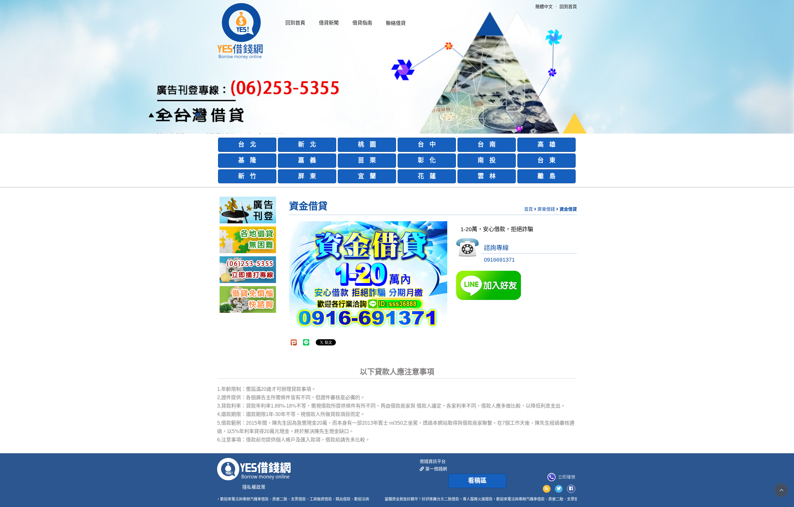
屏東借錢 (546, 209)
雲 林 (487, 176)
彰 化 (427, 160)
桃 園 (367, 144)
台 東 (546, 160)
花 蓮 (427, 176)
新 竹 (247, 176)
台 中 (427, 144)
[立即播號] (561, 477)
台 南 (487, 144)
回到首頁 (295, 22)
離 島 (546, 176)
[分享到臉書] (571, 489)
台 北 (247, 144)
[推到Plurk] (294, 342)
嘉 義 (307, 160)
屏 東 (307, 176)
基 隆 (247, 160)
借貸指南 (362, 22)
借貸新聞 (329, 22)
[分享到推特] (559, 489)
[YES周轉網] (240, 30)
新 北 (307, 144)
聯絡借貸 (396, 23)
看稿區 (477, 480)
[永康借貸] (248, 269)
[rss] (547, 489)
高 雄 (546, 144)
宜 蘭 (367, 176)
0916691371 (499, 260)
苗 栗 (367, 160)
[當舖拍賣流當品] (248, 299)
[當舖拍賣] (248, 209)
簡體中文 (544, 6)
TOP (781, 490)
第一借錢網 (435, 468)
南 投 (487, 160)
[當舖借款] (248, 239)
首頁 (528, 209)
